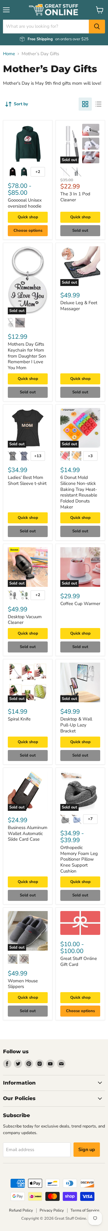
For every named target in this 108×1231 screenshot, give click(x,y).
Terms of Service (84, 1210)
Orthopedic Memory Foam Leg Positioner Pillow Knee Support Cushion (79, 859)
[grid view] (85, 104)
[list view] (98, 104)
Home (9, 53)
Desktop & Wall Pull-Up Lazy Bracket (76, 725)
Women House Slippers (23, 984)
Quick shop (28, 217)
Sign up (86, 1149)
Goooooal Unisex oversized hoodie (25, 203)
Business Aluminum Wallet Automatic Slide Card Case (27, 833)
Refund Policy (21, 1210)
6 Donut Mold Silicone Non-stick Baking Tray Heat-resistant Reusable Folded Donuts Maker (78, 492)
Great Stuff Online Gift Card (78, 961)
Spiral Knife (19, 719)
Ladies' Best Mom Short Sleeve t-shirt (27, 480)
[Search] (97, 26)
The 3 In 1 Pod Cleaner (75, 197)
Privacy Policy (52, 1210)
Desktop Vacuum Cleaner (25, 620)
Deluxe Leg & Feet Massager (78, 306)
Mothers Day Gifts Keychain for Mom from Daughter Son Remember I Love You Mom (27, 356)
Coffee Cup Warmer (80, 604)
